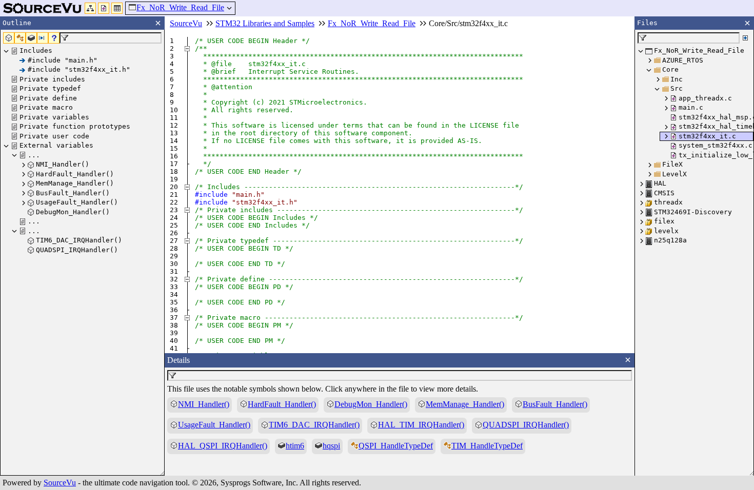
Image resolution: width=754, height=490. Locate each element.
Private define (48, 98)
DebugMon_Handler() (73, 212)
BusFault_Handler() (73, 193)
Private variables (54, 117)
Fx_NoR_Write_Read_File (180, 7)
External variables (56, 145)
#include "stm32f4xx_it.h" (79, 69)
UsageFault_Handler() (77, 202)
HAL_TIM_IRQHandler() (421, 424)
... (34, 155)
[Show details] (117, 8)
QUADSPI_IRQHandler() (77, 250)
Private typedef (50, 88)
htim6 (295, 445)
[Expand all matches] (745, 38)
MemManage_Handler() (75, 183)
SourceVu (60, 482)
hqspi (331, 445)
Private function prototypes (74, 126)
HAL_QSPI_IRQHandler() (222, 445)
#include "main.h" (62, 60)
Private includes (52, 79)
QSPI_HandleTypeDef (396, 445)
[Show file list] (103, 8)
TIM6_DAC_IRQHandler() (79, 240)
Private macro (46, 107)
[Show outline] (90, 8)
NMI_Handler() (62, 164)
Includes (35, 50)
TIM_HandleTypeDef (487, 445)
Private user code (54, 136)
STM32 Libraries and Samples (264, 23)
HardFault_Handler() (75, 174)
